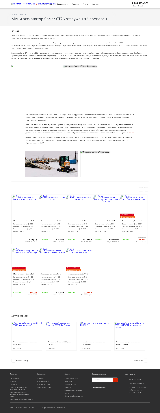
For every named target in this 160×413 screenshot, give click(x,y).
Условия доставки (43, 384)
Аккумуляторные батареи (74, 390)
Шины (67, 393)
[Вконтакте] (94, 393)
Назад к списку (22, 360)
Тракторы (68, 381)
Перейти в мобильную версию (53, 408)
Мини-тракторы (70, 384)
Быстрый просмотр (25, 211)
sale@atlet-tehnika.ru (136, 383)
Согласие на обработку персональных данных (18, 388)
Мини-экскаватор (23, 221)
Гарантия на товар (44, 387)
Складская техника (71, 378)
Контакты (95, 4)
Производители (62, 4)
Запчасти (75, 4)
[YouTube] (100, 393)
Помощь (40, 378)
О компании (14, 378)
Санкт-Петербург (139, 6)
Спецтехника (48, 4)
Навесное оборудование (74, 396)
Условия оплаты (43, 381)
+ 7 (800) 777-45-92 (139, 3)
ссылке (131, 133)
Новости (36, 4)
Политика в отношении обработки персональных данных (19, 394)
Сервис (85, 4)
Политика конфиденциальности (21, 399)
